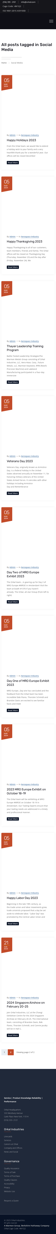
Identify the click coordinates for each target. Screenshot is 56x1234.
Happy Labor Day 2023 (22, 898)
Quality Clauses (10, 1180)
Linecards (8, 1136)
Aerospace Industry (30, 135)
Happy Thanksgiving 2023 (24, 241)
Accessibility (9, 1183)
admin (12, 135)
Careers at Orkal (11, 1144)
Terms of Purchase (12, 1176)
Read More (13, 162)
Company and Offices (13, 1148)
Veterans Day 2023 (20, 461)
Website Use (9, 1191)
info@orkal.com (28, 2)
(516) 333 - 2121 (9, 2)
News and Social (11, 1151)
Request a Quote (11, 1200)
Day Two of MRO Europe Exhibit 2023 (23, 574)
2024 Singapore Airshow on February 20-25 (26, 1004)
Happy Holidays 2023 (21, 140)
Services (7, 1140)
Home (4, 62)
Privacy (7, 1187)
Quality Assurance (11, 1168)
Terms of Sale (10, 1172)
